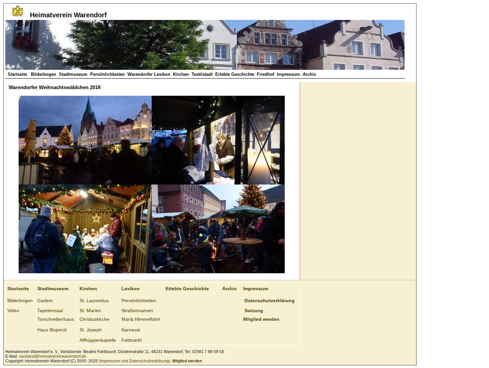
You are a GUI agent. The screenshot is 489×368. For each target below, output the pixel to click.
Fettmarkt (131, 340)
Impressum (288, 74)
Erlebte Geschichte (234, 74)
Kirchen (181, 74)
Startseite (18, 74)
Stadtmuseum (73, 74)
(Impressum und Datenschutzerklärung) (134, 361)
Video (13, 310)
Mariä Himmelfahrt (140, 319)
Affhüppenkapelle (98, 340)
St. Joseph (91, 329)
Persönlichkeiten (107, 74)
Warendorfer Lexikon (148, 74)
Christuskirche (94, 319)
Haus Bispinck (52, 329)
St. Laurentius (94, 300)
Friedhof (265, 74)
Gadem (45, 300)
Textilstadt (202, 74)
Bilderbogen (43, 74)
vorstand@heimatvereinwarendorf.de (52, 356)
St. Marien (90, 310)
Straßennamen (137, 310)
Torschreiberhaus (55, 319)
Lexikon (130, 288)
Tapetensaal (50, 310)
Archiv (309, 74)
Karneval (130, 329)
